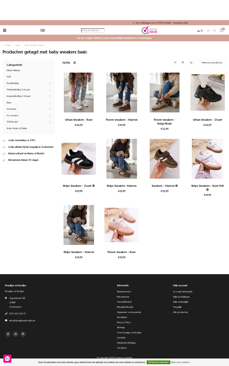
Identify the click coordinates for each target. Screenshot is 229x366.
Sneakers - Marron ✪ (165, 185)
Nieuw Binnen (13, 70)
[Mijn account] (208, 31)
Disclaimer (122, 317)
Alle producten (180, 312)
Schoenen (11, 109)
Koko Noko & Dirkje (17, 128)
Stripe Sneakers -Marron (121, 185)
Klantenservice (124, 291)
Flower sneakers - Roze (122, 252)
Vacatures (122, 347)
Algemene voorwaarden (129, 312)
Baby (9, 102)
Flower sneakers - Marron (121, 119)
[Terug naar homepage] (43, 30)
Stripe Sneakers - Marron (79, 252)
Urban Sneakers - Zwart (207, 119)
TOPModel (12, 121)
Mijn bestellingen (181, 296)
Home (8, 45)
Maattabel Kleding (126, 342)
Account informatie (182, 291)
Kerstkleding (13, 83)
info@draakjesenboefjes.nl (22, 320)
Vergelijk (177, 307)
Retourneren (123, 296)
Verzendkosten (124, 301)
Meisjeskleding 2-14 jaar (18, 89)
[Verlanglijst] (214, 31)
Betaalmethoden (125, 307)
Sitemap (121, 327)
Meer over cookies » (181, 362)
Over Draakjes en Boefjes (129, 332)
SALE (9, 76)
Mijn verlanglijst (180, 301)
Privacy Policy (124, 322)
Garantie (121, 337)
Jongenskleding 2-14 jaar (19, 96)
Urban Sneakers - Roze (79, 119)
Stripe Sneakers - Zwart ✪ (79, 185)
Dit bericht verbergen (158, 362)
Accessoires (12, 115)
